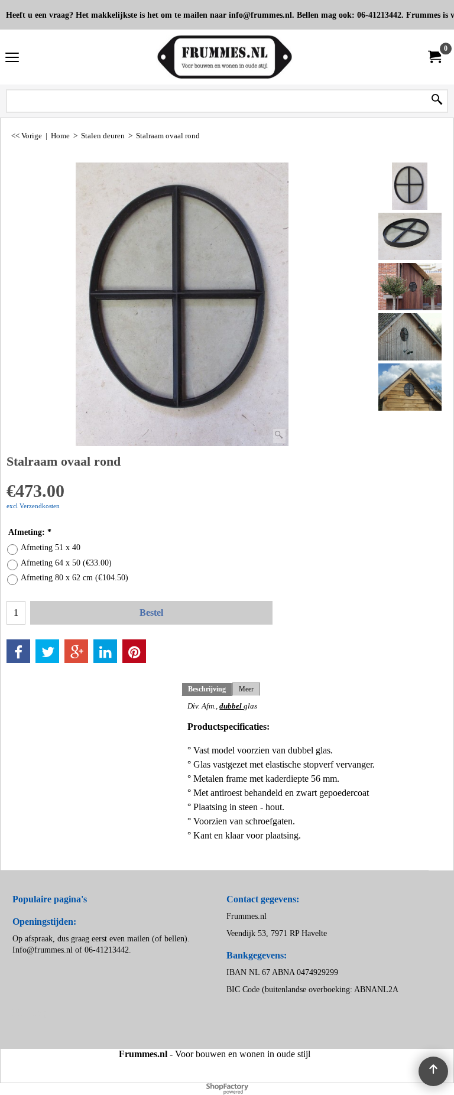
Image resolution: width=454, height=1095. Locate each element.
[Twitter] (47, 651)
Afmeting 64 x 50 (66, 562)
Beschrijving (207, 689)
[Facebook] (18, 651)
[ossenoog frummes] (410, 286)
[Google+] (76, 651)
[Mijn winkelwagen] (434, 57)
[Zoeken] (437, 100)
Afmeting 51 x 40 (50, 547)
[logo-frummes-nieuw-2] (224, 57)
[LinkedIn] (105, 651)
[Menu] (12, 58)
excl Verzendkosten (33, 505)
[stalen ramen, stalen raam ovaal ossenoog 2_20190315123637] (410, 236)
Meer (246, 689)
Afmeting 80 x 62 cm (74, 577)
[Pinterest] (134, 651)
